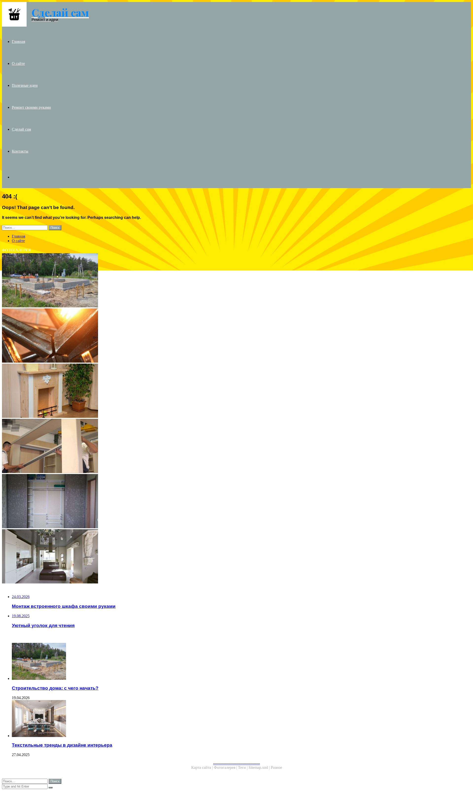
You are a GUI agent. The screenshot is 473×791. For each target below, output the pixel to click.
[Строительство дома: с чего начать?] (150, 280)
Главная (18, 41)
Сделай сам (21, 129)
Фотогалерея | (226, 767)
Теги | (243, 767)
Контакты (20, 151)
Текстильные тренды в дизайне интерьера (62, 745)
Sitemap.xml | (260, 767)
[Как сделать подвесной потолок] (150, 556)
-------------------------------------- (236, 763)
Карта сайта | (202, 767)
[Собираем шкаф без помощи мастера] (150, 446)
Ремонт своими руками (31, 107)
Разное (276, 767)
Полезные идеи (25, 85)
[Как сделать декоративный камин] (150, 391)
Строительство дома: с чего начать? (55, 688)
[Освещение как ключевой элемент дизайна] (150, 336)
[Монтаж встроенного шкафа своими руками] (150, 501)
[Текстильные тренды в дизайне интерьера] (155, 719)
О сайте (18, 63)
